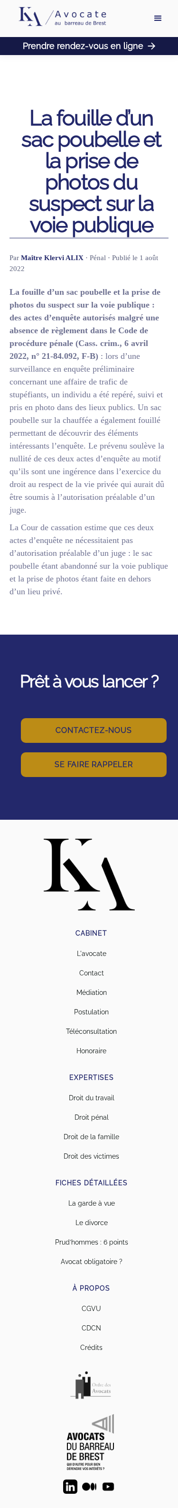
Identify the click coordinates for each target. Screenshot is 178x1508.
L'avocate (91, 953)
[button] (158, 18)
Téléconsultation (91, 1031)
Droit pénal (92, 1117)
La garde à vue (91, 1203)
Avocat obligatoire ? (91, 1261)
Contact (91, 973)
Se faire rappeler (94, 764)
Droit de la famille (91, 1137)
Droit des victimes (91, 1156)
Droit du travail (91, 1098)
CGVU (91, 1308)
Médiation (91, 992)
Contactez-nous (93, 730)
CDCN (91, 1328)
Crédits (91, 1347)
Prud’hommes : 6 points (91, 1242)
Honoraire (91, 1051)
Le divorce (91, 1223)
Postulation (91, 1012)
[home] (61, 18)
